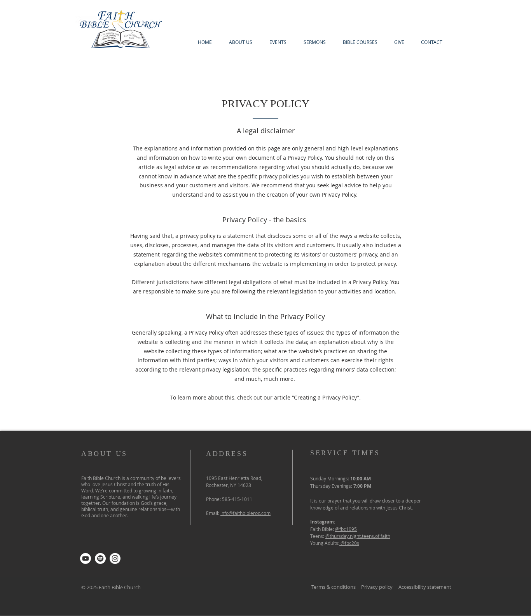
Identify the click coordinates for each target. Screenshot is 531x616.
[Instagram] (115, 558)
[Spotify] (100, 558)
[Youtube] (85, 558)
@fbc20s (350, 543)
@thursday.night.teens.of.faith (357, 536)
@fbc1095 (346, 529)
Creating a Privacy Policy (325, 397)
